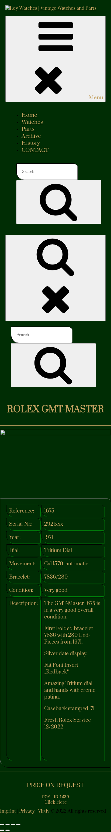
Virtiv (43, 811)
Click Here (55, 802)
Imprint (8, 811)
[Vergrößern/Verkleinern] (2, 824)
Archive (31, 136)
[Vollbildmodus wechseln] (7, 824)
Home (29, 115)
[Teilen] (13, 824)
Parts (28, 129)
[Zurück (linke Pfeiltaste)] (2, 830)
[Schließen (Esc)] (18, 824)
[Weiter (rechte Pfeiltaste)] (7, 830)
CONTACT (35, 150)
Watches (32, 122)
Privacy (27, 811)
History (31, 143)
